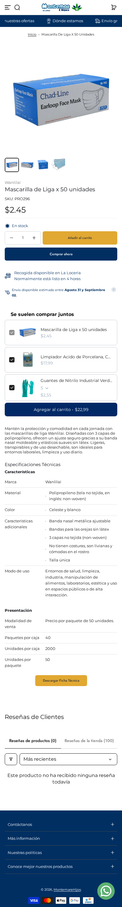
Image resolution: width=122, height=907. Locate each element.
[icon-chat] (106, 891)
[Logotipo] (61, 7)
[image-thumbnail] (12, 165)
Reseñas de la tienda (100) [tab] (89, 741)
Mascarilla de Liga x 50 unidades (74, 329)
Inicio (32, 34)
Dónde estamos (62, 21)
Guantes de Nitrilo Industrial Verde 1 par (77, 380)
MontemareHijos (67, 889)
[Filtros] (11, 759)
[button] (17, 7)
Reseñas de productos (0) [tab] (33, 741)
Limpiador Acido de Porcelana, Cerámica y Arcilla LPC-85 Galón (77, 356)
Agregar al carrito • (61, 409)
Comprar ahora (61, 254)
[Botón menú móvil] (8, 7)
